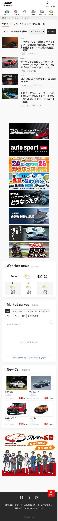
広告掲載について (31, 505)
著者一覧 (18, 505)
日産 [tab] (20, 311)
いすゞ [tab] (8, 316)
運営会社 (9, 505)
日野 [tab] (24, 316)
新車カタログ (42, 14)
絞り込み (51, 31)
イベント (24, 14)
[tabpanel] (29, 339)
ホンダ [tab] (26, 311)
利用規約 (18, 508)
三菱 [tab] (47, 311)
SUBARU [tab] (16, 316)
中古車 (33, 14)
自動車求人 (51, 14)
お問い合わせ (47, 505)
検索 (47, 6)
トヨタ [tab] (13, 311)
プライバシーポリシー (33, 508)
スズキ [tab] (41, 311)
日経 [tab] (7, 311)
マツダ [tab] (34, 311)
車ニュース (7, 14)
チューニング (16, 14)
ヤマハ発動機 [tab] (33, 316)
